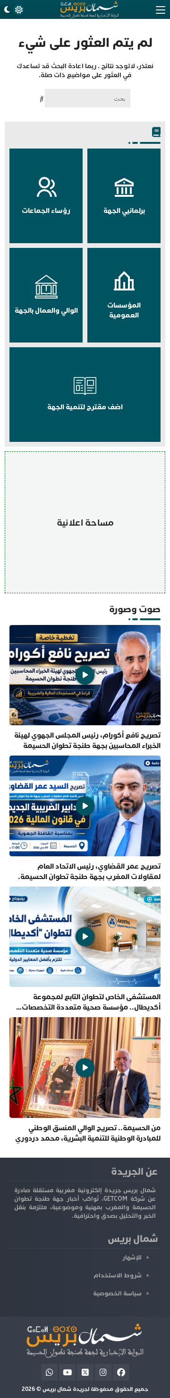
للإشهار (132, 1257)
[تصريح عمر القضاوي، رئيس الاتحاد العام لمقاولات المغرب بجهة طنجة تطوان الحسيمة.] (85, 818)
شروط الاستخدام (118, 1275)
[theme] (13, 10)
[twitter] (85, 1372)
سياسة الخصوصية (117, 1293)
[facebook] (121, 1372)
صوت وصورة (135, 609)
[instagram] (103, 1372)
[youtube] (67, 1372)
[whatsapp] (49, 1372)
